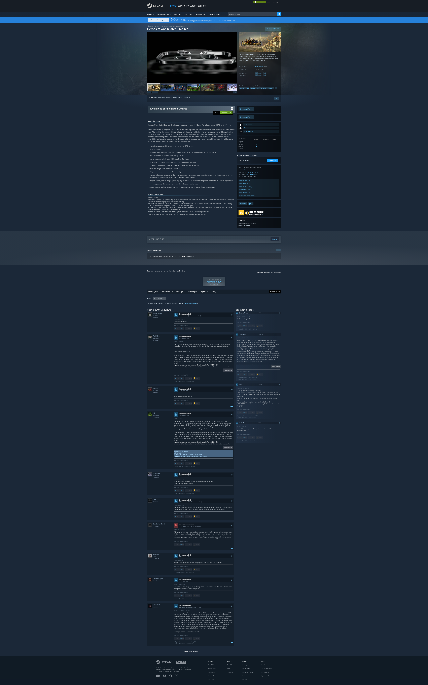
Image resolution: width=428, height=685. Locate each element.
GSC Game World (260, 73)
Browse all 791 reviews (191, 651)
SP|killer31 (156, 473)
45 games (155, 315)
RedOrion (156, 336)
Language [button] (179, 292)
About (193, 6)
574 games (156, 338)
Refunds (244, 679)
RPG (258, 88)
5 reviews (155, 607)
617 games (156, 415)
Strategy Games (160, 26)
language (275, 2)
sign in (268, 2)
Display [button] (213, 292)
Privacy (244, 665)
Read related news (245, 190)
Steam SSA (212, 668)
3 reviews (155, 392)
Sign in (151, 97)
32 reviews (156, 340)
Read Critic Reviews (255, 214)
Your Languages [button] (159, 298)
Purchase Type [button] (166, 292)
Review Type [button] (152, 292)
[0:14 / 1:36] (192, 57)
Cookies (244, 676)
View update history (245, 187)
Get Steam (264, 665)
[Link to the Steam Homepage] (155, 8)
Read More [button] (228, 370)
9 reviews (155, 501)
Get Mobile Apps (266, 668)
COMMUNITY (183, 6)
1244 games (156, 556)
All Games (150, 26)
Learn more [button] (273, 160)
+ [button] (275, 88)
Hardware (230, 672)
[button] (150, 14)
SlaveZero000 (157, 313)
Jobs (228, 668)
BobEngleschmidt (159, 524)
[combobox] (252, 14)
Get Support (265, 672)
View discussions (244, 193)
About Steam (212, 665)
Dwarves (263, 88)
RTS (247, 88)
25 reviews (156, 526)
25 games (155, 390)
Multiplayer (271, 88)
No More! (156, 554)
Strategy (242, 88)
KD (154, 413)
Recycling (230, 676)
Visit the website (244, 181)
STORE (173, 6)
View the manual (244, 184)
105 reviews (156, 417)
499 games (156, 475)
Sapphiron (156, 605)
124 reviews (156, 477)
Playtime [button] (203, 292)
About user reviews (263, 272)
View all (278, 250)
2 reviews (155, 317)
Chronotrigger (158, 579)
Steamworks (212, 672)
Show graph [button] (274, 291)
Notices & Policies (248, 672)
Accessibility (246, 668)
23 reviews (156, 581)
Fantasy (252, 88)
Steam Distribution (214, 676)
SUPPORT (202, 6)
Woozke (155, 388)
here (183, 256)
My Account (265, 676)
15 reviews (156, 558)
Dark (154, 499)
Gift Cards (211, 679)
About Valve (231, 665)
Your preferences (276, 272)
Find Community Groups (247, 196)
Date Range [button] (192, 292)
